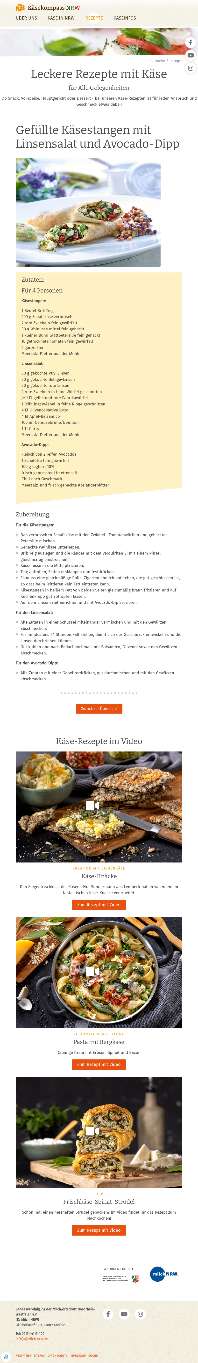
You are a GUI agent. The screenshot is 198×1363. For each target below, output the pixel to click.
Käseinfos (124, 18)
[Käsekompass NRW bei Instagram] (140, 1314)
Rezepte (94, 18)
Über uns (26, 18)
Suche (93, 1355)
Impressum (78, 1355)
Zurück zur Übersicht (99, 708)
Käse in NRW (61, 18)
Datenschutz (58, 1355)
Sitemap (40, 1355)
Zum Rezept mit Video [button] (99, 904)
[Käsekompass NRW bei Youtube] (124, 1314)
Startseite (157, 61)
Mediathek (24, 1355)
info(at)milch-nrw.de (32, 1339)
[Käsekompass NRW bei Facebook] (108, 1314)
